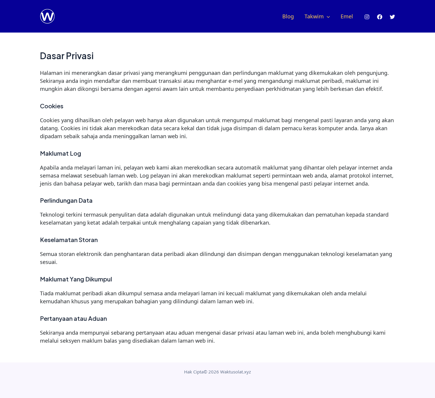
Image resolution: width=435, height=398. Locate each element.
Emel (347, 16)
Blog (288, 16)
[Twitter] (392, 17)
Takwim (314, 16)
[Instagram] (367, 17)
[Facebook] (379, 17)
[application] (327, 16)
